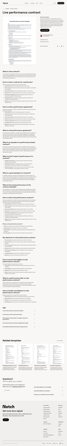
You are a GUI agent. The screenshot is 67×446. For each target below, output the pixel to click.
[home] (5, 3)
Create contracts (46, 411)
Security (45, 418)
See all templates (60, 340)
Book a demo (45, 436)
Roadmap (60, 413)
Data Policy (60, 431)
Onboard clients (46, 414)
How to (59, 414)
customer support (17, 386)
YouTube (56, 443)
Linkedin (49, 443)
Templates (33, 3)
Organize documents (47, 413)
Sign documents (46, 409)
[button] (27, 3)
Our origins (45, 433)
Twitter (62, 443)
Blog (37, 3)
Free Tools (60, 416)
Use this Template (45, 30)
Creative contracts (13, 8)
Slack (59, 425)
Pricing (41, 3)
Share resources (46, 416)
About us (45, 431)
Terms (59, 433)
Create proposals (46, 407)
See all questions (7, 390)
